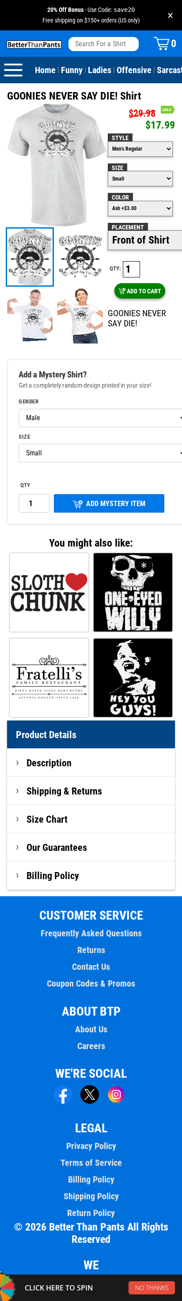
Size (117, 167)
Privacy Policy (91, 1146)
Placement (128, 227)
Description (49, 763)
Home (45, 70)
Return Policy (91, 1213)
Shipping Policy (91, 1196)
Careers (91, 1046)
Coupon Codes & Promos (91, 983)
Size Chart (47, 819)
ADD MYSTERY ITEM (115, 503)
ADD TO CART (144, 291)
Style (120, 137)
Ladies (99, 70)
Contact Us (91, 966)
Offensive (134, 70)
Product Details (46, 734)
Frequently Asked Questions (91, 933)
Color (120, 197)
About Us (91, 1029)
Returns (91, 950)
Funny (72, 70)
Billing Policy (53, 875)
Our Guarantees (57, 847)
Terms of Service (91, 1162)
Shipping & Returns (64, 791)
